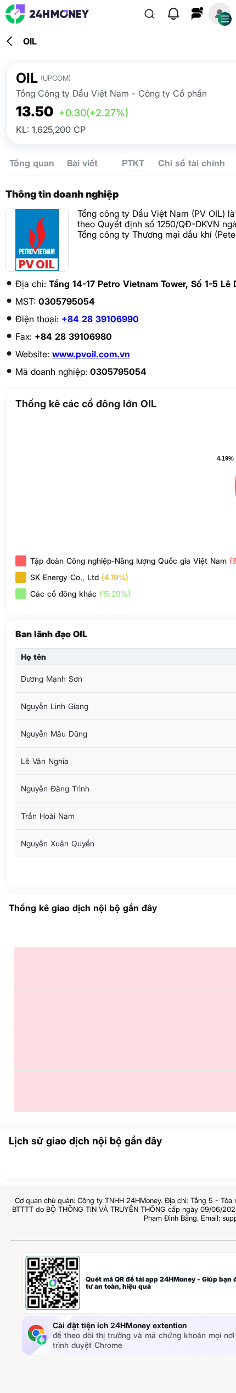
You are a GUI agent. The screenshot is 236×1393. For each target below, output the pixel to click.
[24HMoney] (47, 14)
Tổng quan (31, 163)
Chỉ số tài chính (191, 163)
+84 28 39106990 (100, 318)
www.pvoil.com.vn (91, 354)
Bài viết (82, 163)
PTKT (133, 163)
